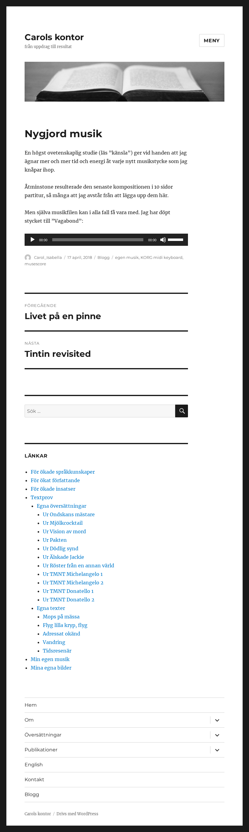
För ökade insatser (53, 489)
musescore (35, 263)
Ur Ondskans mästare (69, 514)
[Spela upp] (32, 240)
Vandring (54, 642)
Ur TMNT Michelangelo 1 (73, 574)
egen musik (127, 257)
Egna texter (51, 608)
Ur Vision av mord (64, 531)
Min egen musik (50, 659)
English (34, 765)
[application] (106, 240)
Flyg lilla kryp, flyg (65, 625)
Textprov (42, 497)
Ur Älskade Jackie (63, 557)
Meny (212, 41)
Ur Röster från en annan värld (78, 565)
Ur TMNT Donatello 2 (68, 600)
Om (29, 720)
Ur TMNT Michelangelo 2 (73, 583)
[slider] (176, 239)
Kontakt (34, 779)
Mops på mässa (61, 617)
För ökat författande (55, 480)
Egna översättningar (61, 506)
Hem (31, 705)
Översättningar (43, 735)
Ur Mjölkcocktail (63, 523)
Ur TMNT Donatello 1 (68, 591)
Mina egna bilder (51, 668)
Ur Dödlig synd (60, 548)
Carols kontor (54, 37)
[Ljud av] (163, 240)
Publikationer (41, 750)
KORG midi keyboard (161, 257)
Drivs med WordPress (77, 813)
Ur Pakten (55, 540)
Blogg (103, 257)
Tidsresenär (57, 651)
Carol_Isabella (48, 257)
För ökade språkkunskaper (63, 472)
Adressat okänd (61, 634)
